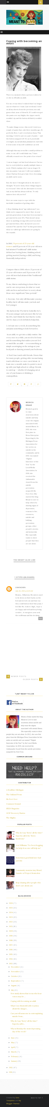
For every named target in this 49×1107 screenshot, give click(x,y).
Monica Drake (30, 403)
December (15, 967)
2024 (11, 912)
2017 (11, 945)
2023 (11, 917)
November (15, 971)
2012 (11, 1067)
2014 (11, 959)
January (14, 1061)
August (14, 985)
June (13, 1038)
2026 (11, 903)
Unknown (20, 587)
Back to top (36, 1098)
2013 (11, 963)
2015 (11, 954)
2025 (11, 908)
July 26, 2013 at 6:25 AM (24, 591)
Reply (40, 618)
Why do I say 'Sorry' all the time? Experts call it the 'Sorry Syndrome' (29, 836)
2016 (11, 950)
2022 (11, 922)
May (13, 1042)
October (14, 976)
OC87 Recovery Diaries (15, 813)
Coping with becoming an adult (23, 1001)
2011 (10, 1072)
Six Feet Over (11, 799)
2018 (11, 940)
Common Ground (13, 804)
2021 (11, 926)
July (12, 990)
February (15, 1056)
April (13, 1047)
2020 (11, 931)
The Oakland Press (14, 794)
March (14, 1052)
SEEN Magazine (12, 808)
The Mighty (11, 818)
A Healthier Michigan (14, 790)
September (16, 981)
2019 (11, 936)
